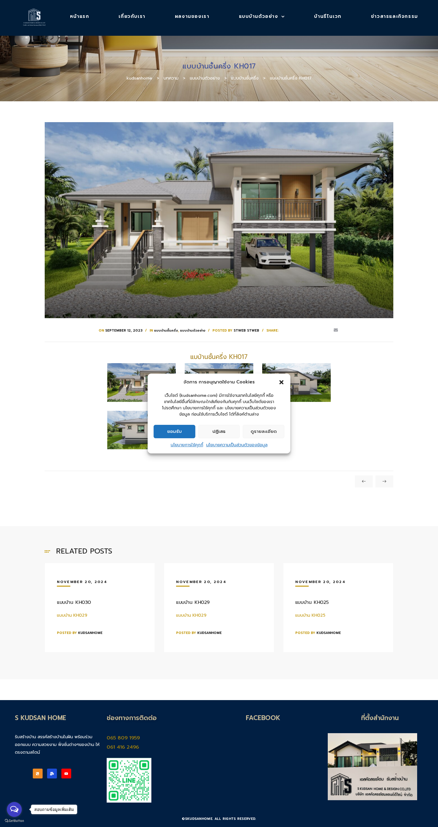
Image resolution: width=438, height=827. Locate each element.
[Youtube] (66, 773)
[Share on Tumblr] (309, 330)
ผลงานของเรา (192, 16)
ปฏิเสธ (219, 431)
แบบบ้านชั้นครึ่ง (166, 330)
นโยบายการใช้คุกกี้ (187, 445)
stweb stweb (246, 330)
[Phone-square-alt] (38, 773)
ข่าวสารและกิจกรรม (394, 16)
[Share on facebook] (283, 330)
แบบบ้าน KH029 (193, 602)
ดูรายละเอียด (264, 431)
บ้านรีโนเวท (327, 16)
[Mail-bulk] (52, 773)
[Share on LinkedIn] (301, 330)
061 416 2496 (123, 747)
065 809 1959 (124, 737)
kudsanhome (90, 632)
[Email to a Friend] (336, 330)
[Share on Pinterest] (327, 330)
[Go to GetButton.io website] (14, 821)
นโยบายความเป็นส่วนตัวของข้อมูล (237, 445)
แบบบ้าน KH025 (312, 602)
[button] (282, 382)
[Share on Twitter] (292, 330)
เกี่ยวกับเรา (132, 16)
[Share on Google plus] (318, 330)
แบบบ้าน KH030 (74, 602)
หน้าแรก (79, 16)
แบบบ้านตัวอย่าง (258, 16)
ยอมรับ (174, 431)
